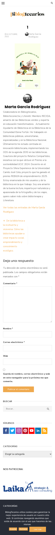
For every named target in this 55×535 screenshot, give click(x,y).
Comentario (10, 283)
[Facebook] (6, 431)
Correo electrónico (14, 342)
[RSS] (44, 431)
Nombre (8, 328)
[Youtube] (32, 431)
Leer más (37, 529)
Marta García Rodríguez (35, 35)
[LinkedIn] (38, 431)
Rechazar (23, 529)
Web (5, 356)
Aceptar (13, 529)
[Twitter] (12, 431)
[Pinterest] (25, 431)
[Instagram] (19, 431)
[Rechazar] (51, 521)
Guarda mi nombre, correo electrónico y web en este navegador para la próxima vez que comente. (26, 377)
